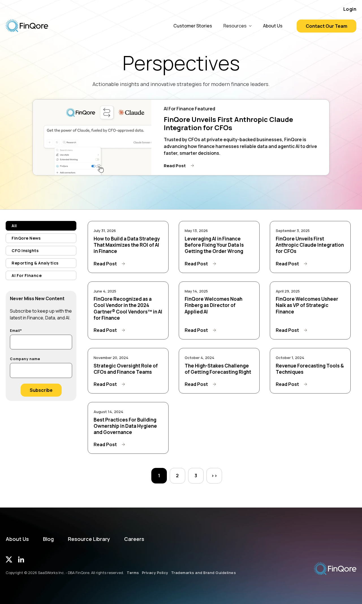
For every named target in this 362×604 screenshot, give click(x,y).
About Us (273, 26)
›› (214, 475)
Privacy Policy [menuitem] (155, 572)
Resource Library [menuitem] (89, 539)
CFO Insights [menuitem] (25, 250)
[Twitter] (9, 560)
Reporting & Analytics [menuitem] (35, 263)
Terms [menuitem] (133, 572)
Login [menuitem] (350, 9)
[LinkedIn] (21, 560)
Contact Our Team (326, 26)
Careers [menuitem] (134, 539)
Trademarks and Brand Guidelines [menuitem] (203, 572)
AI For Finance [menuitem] (27, 275)
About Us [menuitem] (17, 539)
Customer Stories (192, 26)
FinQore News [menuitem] (26, 238)
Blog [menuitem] (48, 539)
